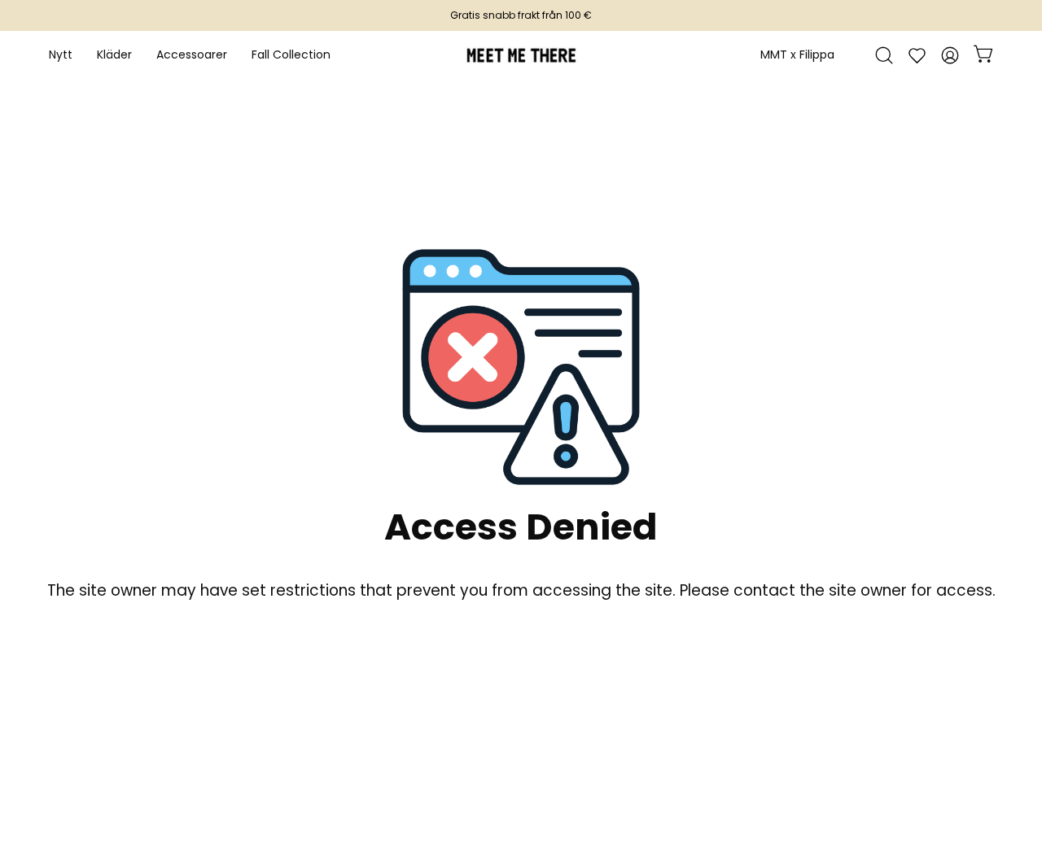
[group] (521, 15)
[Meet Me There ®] (521, 55)
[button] (191, 55)
